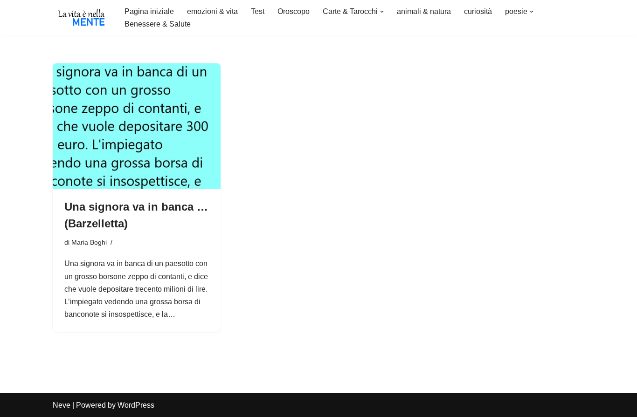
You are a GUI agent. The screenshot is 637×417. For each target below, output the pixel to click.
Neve (61, 405)
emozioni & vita (212, 11)
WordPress (136, 405)
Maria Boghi (89, 242)
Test (257, 11)
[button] (382, 12)
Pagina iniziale (149, 11)
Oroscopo (293, 11)
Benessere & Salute (158, 24)
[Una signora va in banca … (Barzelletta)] (137, 126)
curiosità (478, 11)
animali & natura (424, 11)
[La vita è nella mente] (81, 17)
